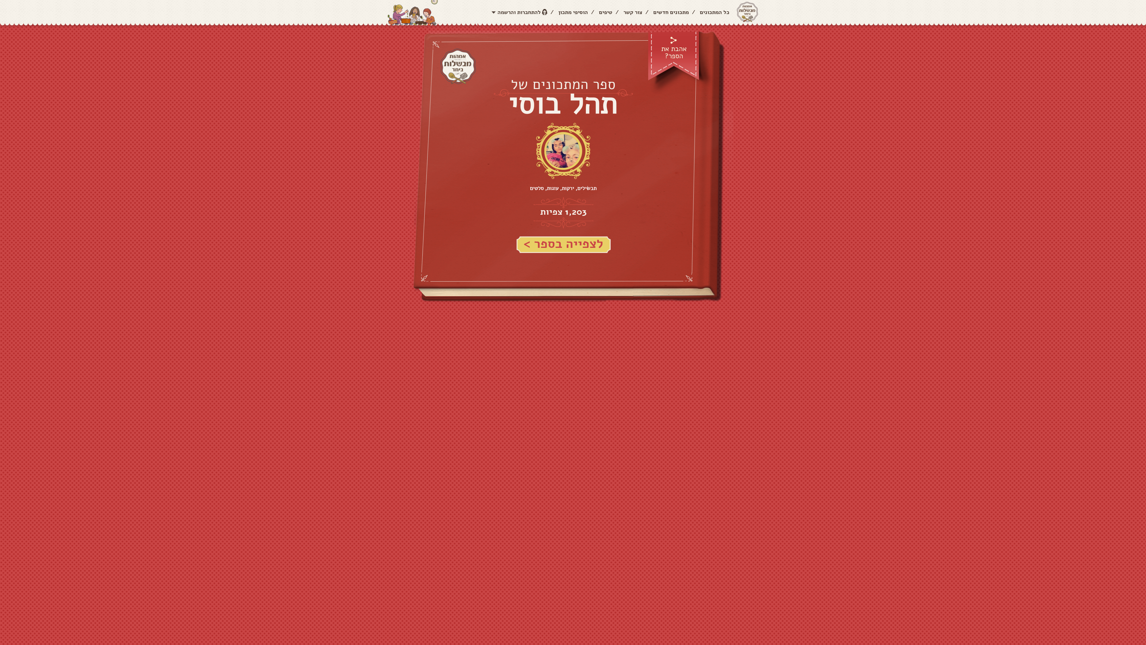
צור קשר (632, 12)
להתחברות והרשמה (519, 12)
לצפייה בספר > (563, 244)
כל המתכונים (714, 12)
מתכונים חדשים (671, 12)
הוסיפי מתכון (573, 12)
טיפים (605, 12)
